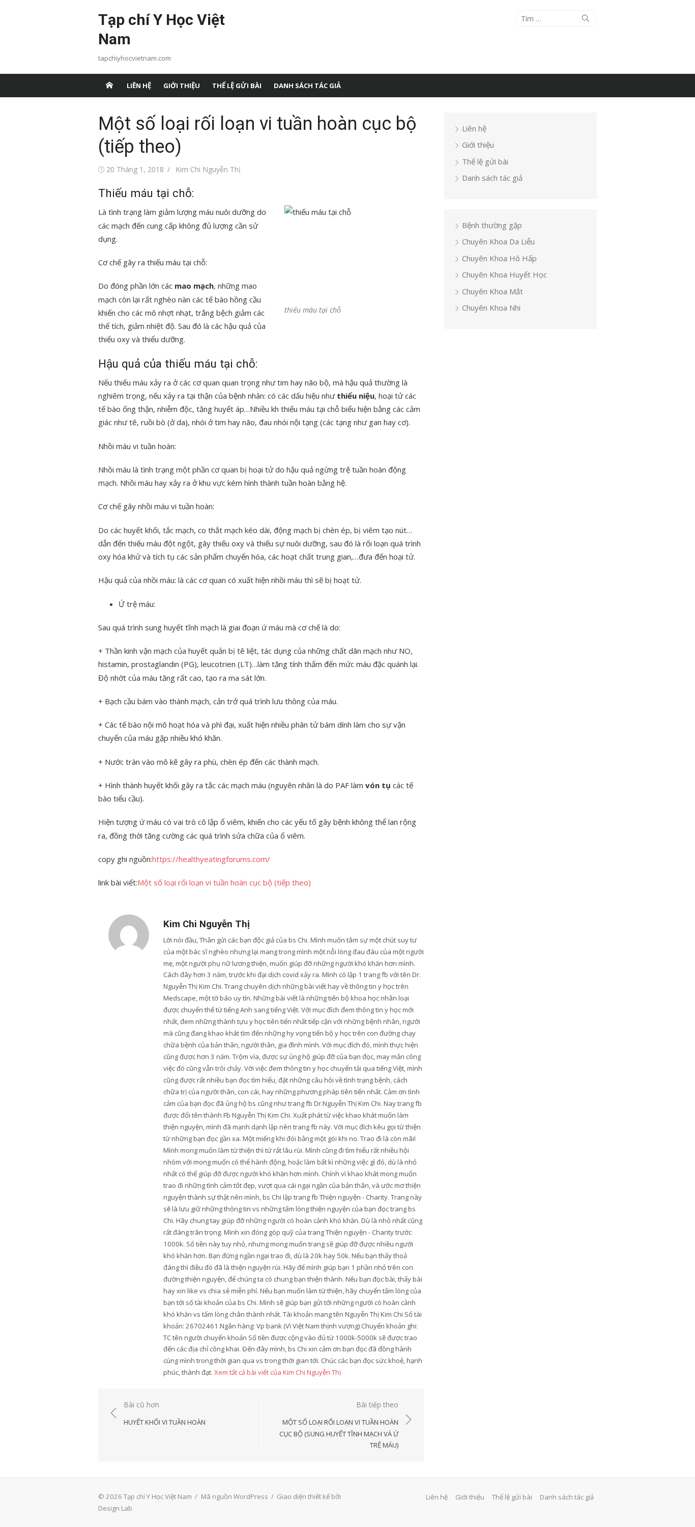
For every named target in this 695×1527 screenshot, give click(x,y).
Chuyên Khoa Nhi (491, 307)
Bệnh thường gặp (492, 225)
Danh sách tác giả (307, 85)
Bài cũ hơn (165, 1413)
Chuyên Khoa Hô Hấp (499, 258)
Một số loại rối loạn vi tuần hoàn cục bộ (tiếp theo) (224, 882)
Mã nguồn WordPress (234, 1496)
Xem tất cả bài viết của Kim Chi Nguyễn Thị (277, 1372)
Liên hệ (139, 85)
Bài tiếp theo (338, 1425)
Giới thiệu (181, 85)
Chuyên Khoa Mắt (492, 291)
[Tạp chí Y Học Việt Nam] (109, 85)
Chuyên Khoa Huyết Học (504, 274)
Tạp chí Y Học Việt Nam (161, 29)
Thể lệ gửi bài (237, 85)
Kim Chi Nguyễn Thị (208, 169)
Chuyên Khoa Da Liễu (498, 241)
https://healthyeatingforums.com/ (211, 859)
